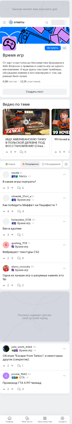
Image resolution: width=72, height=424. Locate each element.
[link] (26, 133)
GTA (22, 377)
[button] (66, 164)
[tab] (10, 164)
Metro (23, 176)
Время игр (23, 199)
